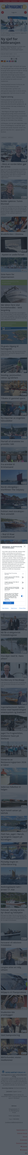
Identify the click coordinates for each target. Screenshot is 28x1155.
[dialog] (14, 577)
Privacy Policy (22, 608)
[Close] (25, 546)
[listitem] (14, 574)
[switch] (22, 577)
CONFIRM (8, 603)
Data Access (14, 608)
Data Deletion (5, 608)
